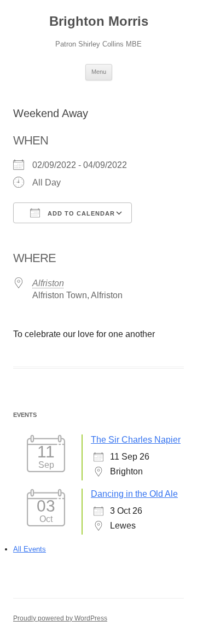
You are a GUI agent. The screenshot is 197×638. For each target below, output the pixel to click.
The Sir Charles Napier (136, 439)
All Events (29, 549)
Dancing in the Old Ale (134, 493)
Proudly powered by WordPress (60, 618)
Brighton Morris (98, 21)
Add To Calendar (80, 213)
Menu (98, 71)
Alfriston (48, 283)
